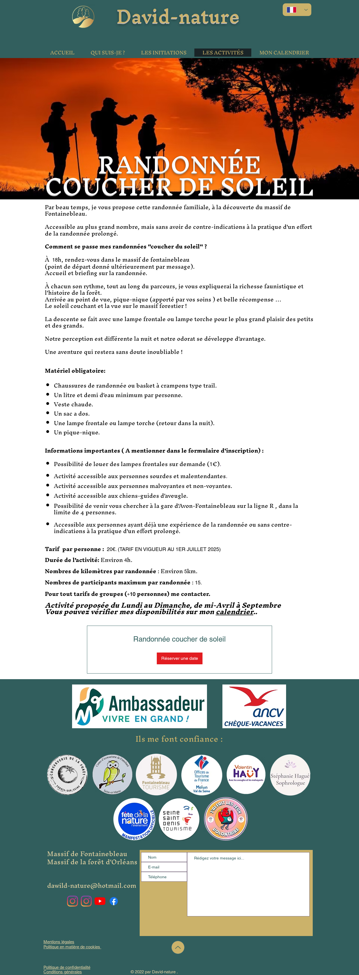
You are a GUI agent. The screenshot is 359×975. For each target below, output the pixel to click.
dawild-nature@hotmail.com (91, 885)
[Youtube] (100, 901)
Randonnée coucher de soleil (179, 639)
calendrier (234, 611)
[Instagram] (72, 901)
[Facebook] (113, 901)
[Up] (178, 947)
